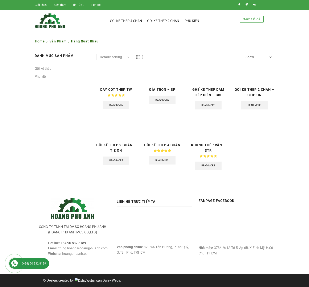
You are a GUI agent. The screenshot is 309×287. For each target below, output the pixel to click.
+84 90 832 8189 (73, 243)
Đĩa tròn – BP (162, 90)
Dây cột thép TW (116, 90)
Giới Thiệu (41, 5)
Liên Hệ (95, 5)
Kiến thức (60, 5)
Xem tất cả (251, 19)
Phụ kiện (192, 21)
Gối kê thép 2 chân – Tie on (116, 148)
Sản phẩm (58, 41)
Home (40, 41)
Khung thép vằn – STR (208, 148)
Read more (116, 104)
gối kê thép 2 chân (163, 21)
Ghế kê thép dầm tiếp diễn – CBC (208, 92)
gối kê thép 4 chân (126, 21)
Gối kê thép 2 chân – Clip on (254, 92)
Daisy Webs (111, 280)
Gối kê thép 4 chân (162, 145)
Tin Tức (77, 5)
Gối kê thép (43, 69)
